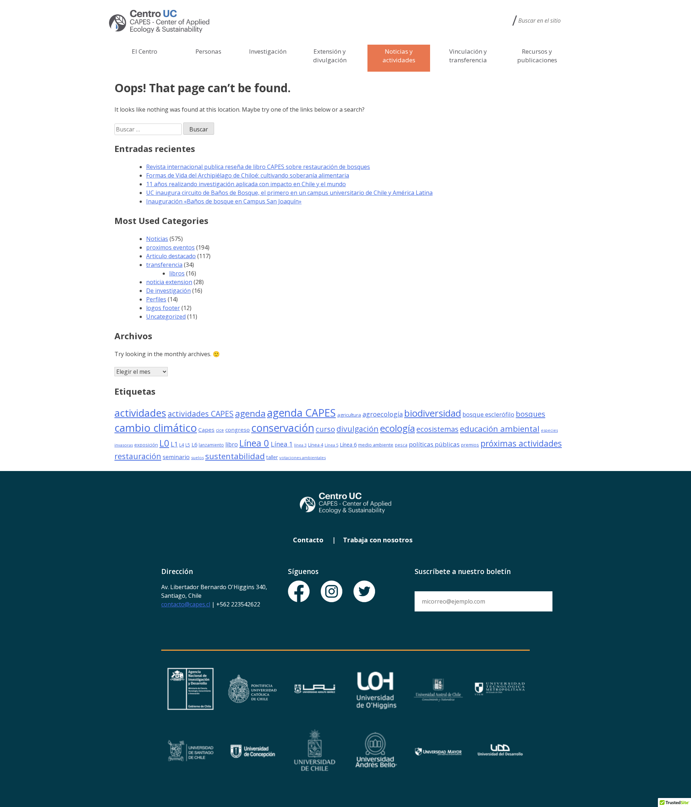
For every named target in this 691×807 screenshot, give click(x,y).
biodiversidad (432, 413)
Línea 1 (282, 444)
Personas (208, 51)
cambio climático (155, 428)
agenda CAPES (301, 413)
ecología (397, 428)
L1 (174, 444)
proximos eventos (170, 247)
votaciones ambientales (302, 457)
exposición (146, 445)
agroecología (382, 414)
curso (325, 429)
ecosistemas (437, 429)
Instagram (332, 591)
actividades (140, 413)
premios (470, 445)
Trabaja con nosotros (377, 539)
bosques (530, 414)
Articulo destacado (171, 256)
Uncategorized (166, 316)
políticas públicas (434, 444)
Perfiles (156, 299)
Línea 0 (254, 443)
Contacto (308, 539)
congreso (237, 429)
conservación (282, 428)
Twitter (364, 591)
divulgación (358, 428)
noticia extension (169, 282)
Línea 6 (348, 444)
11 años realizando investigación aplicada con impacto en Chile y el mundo (246, 184)
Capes (206, 429)
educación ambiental (499, 428)
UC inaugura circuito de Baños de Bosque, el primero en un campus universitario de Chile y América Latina (289, 193)
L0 (164, 443)
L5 (187, 445)
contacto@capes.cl (185, 604)
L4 (181, 445)
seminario (176, 457)
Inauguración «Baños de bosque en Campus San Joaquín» (224, 201)
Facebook (299, 591)
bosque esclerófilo (488, 414)
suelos (197, 457)
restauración (137, 456)
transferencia (164, 265)
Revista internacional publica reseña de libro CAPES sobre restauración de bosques (258, 167)
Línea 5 (331, 445)
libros (177, 273)
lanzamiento (211, 445)
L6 (194, 444)
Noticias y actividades (399, 55)
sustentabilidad (235, 456)
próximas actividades (521, 443)
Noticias (157, 239)
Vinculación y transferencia (468, 55)
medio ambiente (375, 445)
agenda (250, 413)
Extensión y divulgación (330, 55)
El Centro (144, 51)
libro (231, 444)
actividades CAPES (201, 413)
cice (220, 430)
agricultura (349, 415)
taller (272, 457)
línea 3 (300, 445)
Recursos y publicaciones (537, 55)
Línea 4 (315, 445)
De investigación (168, 291)
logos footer (163, 308)
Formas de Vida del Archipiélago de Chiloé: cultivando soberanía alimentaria (247, 175)
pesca (401, 445)
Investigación (267, 51)
